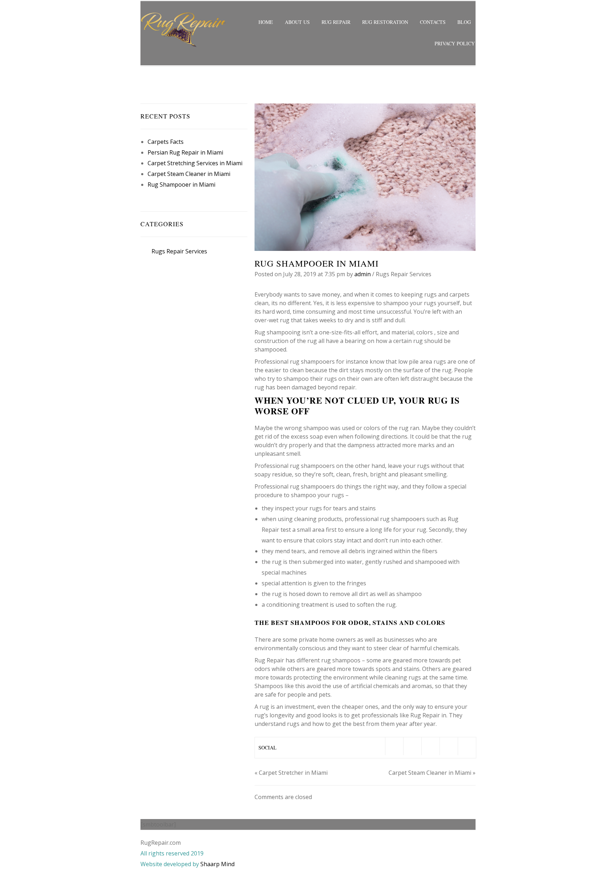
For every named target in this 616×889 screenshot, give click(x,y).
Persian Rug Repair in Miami (185, 152)
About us (297, 22)
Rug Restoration (385, 22)
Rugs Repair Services (194, 87)
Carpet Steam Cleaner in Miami (189, 174)
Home (265, 22)
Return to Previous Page (445, 87)
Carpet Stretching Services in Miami (195, 163)
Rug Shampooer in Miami (181, 184)
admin (362, 274)
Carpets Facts (166, 142)
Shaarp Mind (217, 864)
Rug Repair (336, 22)
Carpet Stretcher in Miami (293, 773)
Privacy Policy (455, 43)
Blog (464, 22)
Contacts (433, 22)
